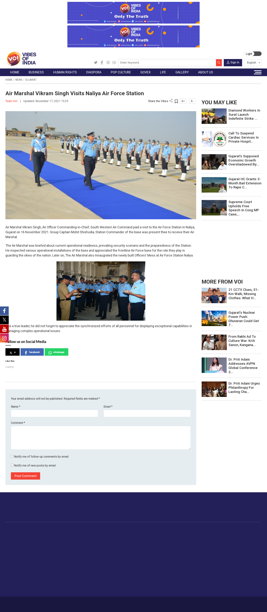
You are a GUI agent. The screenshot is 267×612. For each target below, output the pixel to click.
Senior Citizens (185, 557)
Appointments (124, 548)
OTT (102, 543)
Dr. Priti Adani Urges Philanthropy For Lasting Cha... (244, 387)
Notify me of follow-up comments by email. (41, 456)
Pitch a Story (229, 548)
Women (180, 538)
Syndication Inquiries (234, 557)
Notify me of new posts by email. (35, 465)
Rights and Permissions (236, 566)
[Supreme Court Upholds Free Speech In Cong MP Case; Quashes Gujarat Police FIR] (214, 207)
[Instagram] (108, 62)
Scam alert (228, 543)
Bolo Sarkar (123, 543)
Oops (225, 552)
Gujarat (31, 79)
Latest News (16, 538)
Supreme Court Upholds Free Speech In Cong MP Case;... (243, 208)
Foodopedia (146, 530)
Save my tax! (43, 552)
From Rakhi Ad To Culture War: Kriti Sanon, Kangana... (242, 340)
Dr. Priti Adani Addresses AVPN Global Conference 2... (243, 365)
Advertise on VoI (232, 534)
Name (15, 406)
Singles (180, 561)
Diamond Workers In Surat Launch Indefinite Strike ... (244, 114)
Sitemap (102, 602)
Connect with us (240, 510)
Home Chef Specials (154, 534)
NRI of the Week (86, 543)
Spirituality (182, 588)
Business (38, 530)
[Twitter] (96, 62)
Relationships (184, 548)
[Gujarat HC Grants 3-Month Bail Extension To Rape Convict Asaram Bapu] (214, 184)
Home (9, 79)
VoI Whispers (124, 538)
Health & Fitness (185, 570)
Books (104, 548)
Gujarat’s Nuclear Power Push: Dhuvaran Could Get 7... (243, 318)
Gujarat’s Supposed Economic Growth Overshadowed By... (243, 160)
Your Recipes (150, 543)
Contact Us (50, 602)
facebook (34, 352)
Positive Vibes (17, 561)
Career (21, 602)
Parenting (181, 552)
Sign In (234, 62)
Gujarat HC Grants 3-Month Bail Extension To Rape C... (244, 183)
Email (108, 406)
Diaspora (78, 530)
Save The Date (209, 534)
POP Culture (104, 530)
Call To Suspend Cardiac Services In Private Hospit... (243, 137)
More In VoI (225, 530)
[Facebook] (102, 62)
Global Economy (45, 543)
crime (12, 552)
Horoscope (182, 534)
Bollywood (106, 534)
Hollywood (106, 538)
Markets (40, 548)
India (38, 534)
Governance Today (127, 534)
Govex (116, 530)
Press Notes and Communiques (241, 538)
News (18, 79)
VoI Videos (207, 543)
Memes (205, 552)
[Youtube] (114, 62)
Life (174, 530)
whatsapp (58, 352)
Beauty (180, 584)
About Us (34, 602)
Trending (14, 534)
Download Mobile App (240, 604)
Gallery (201, 530)
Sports (180, 579)
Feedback (66, 602)
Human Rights (63, 530)
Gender (180, 543)
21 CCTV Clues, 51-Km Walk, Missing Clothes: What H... (243, 294)
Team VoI (11, 101)
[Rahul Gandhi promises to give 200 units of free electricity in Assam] (214, 295)
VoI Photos (208, 557)
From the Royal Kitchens (157, 538)
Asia (78, 538)
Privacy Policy (85, 602)
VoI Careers (229, 561)
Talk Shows (208, 538)
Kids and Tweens (186, 575)
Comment (18, 423)
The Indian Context (20, 543)
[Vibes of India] (20, 58)
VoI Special (16, 557)
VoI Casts (207, 548)
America (81, 534)
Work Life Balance (186, 566)
